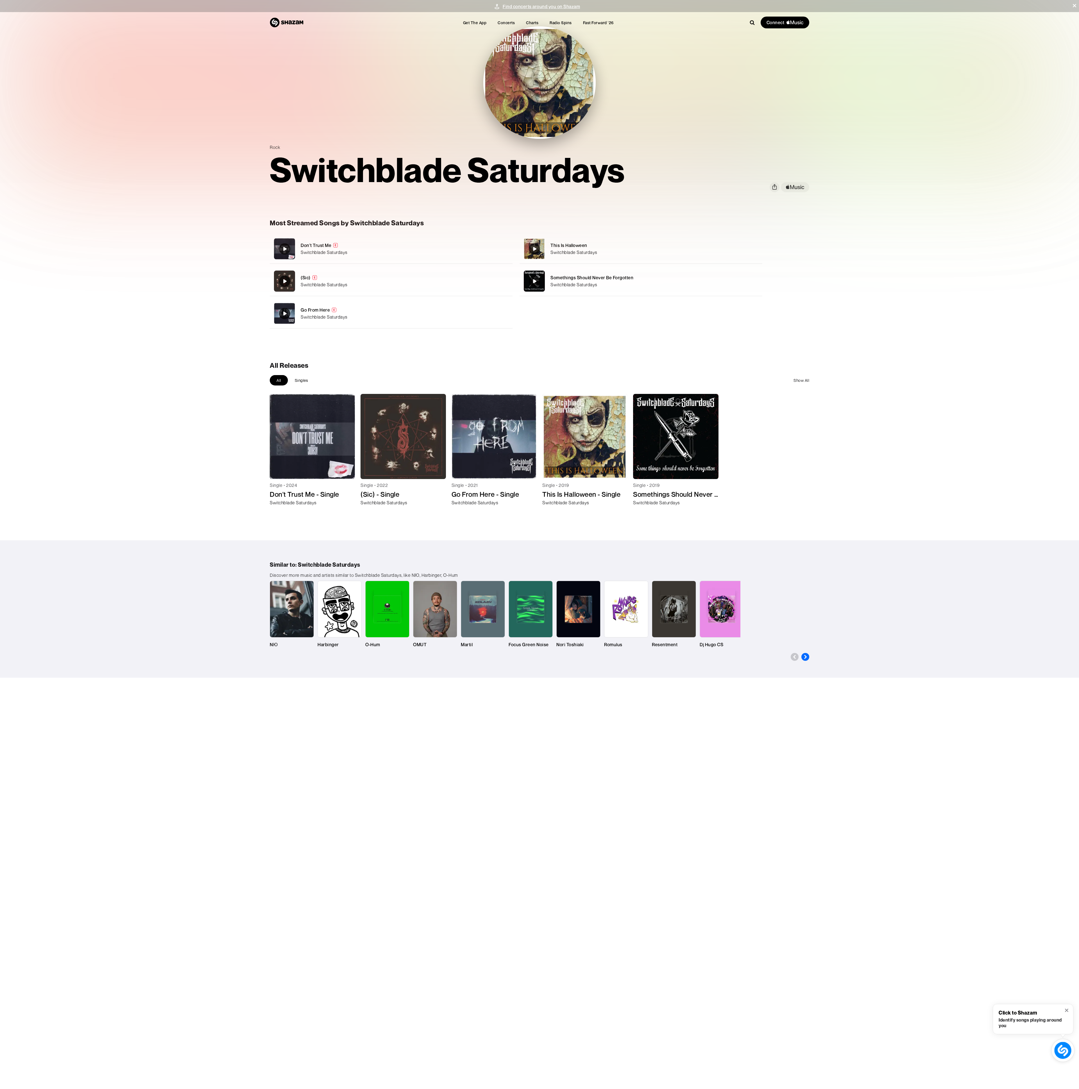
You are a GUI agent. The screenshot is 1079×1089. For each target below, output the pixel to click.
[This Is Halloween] (641, 249)
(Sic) (305, 277)
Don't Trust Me (316, 245)
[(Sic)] (391, 281)
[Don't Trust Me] (391, 249)
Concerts (506, 22)
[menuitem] (474, 22)
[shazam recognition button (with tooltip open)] (1063, 1050)
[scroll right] (805, 657)
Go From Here (315, 310)
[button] (1074, 5)
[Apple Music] (280, 512)
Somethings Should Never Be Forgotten (591, 277)
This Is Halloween (568, 245)
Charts (532, 22)
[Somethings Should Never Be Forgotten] (641, 281)
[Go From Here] (391, 313)
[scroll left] (795, 657)
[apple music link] (795, 187)
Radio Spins (561, 22)
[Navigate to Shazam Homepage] (286, 22)
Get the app (475, 22)
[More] (476, 249)
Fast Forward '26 (598, 22)
